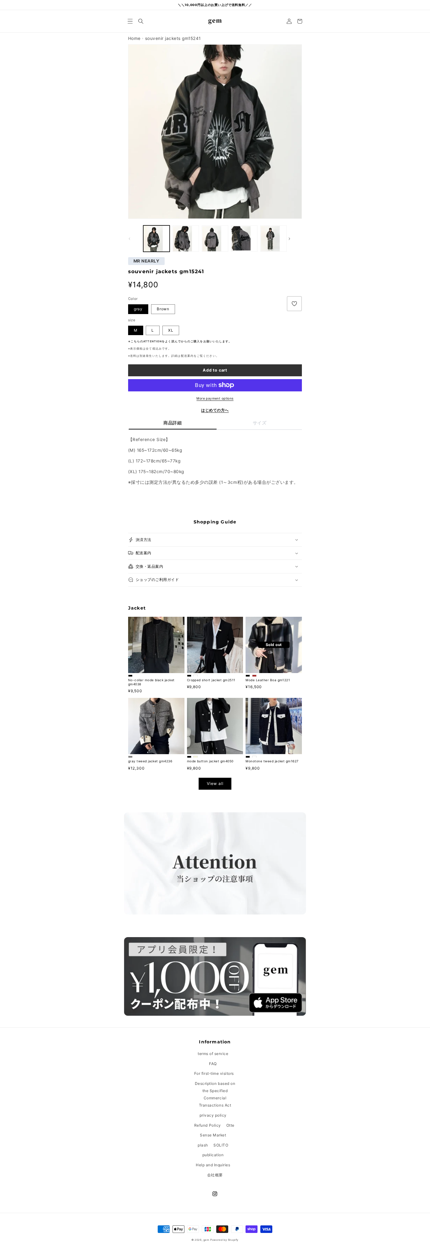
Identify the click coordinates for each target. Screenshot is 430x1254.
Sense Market (213, 1135)
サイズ (260, 422)
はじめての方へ (215, 410)
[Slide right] (295, 239)
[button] (130, 21)
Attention (152, 341)
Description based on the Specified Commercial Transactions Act (215, 1094)
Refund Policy (207, 1125)
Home (134, 38)
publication (213, 1154)
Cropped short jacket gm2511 (211, 680)
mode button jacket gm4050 (210, 761)
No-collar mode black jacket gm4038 (151, 682)
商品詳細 (172, 422)
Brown (163, 309)
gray (138, 309)
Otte (230, 1125)
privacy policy (213, 1115)
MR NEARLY (146, 261)
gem (206, 1239)
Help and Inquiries (213, 1165)
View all (215, 783)
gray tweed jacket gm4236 (150, 761)
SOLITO (220, 1145)
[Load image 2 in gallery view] (156, 238)
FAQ (213, 1063)
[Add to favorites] (294, 303)
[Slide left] (135, 239)
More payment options (215, 398)
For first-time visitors (214, 1073)
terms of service (213, 1053)
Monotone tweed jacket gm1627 (272, 761)
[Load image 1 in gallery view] (186, 238)
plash (203, 1145)
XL (170, 330)
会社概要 (215, 1175)
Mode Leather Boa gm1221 (268, 680)
